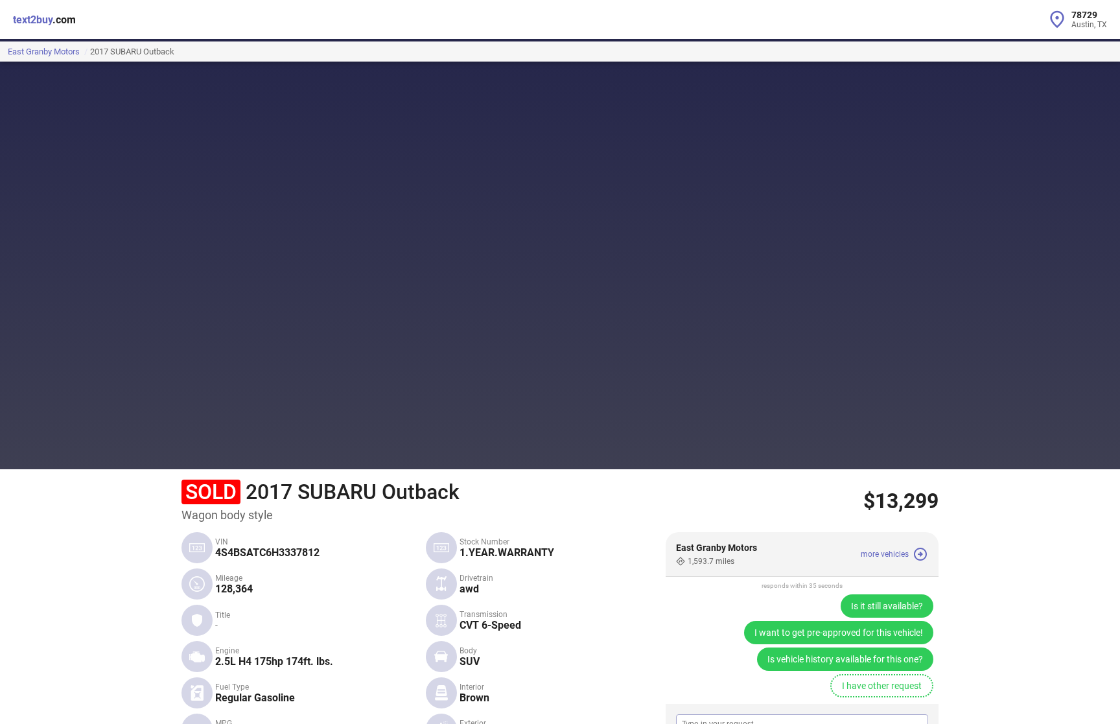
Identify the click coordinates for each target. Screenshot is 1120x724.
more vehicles (885, 554)
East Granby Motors (44, 51)
